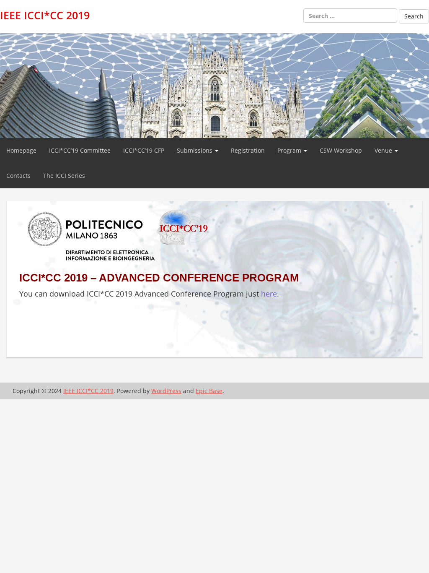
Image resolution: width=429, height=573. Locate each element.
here (269, 294)
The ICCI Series (64, 176)
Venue (384, 150)
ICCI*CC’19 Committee (80, 150)
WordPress (166, 391)
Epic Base (209, 391)
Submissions (195, 150)
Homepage (21, 150)
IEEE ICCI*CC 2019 (45, 15)
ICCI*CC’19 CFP (143, 150)
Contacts (18, 176)
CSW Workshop (341, 150)
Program (290, 150)
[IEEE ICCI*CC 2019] (214, 85)
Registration (248, 150)
